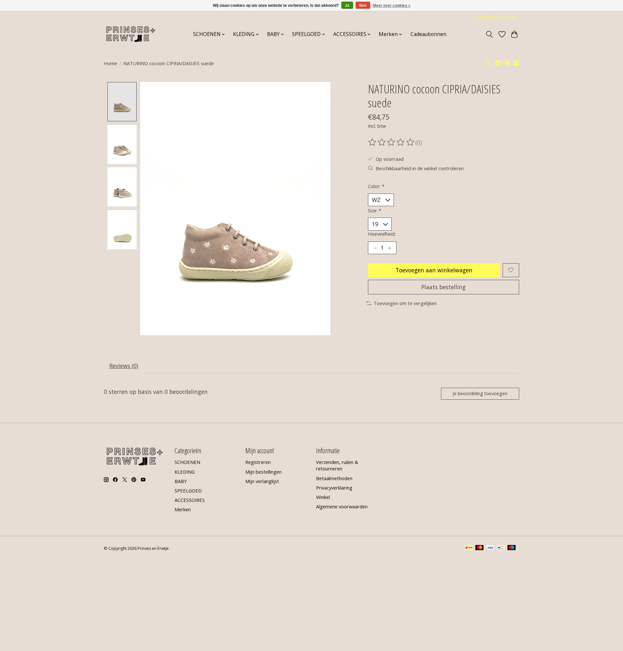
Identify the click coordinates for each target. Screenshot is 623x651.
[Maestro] (511, 548)
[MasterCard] (479, 548)
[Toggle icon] (489, 34)
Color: (376, 186)
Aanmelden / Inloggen (497, 17)
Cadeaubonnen (428, 34)
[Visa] (490, 548)
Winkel (323, 497)
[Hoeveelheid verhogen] (389, 248)
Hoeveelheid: (382, 234)
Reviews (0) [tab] (123, 366)
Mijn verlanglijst (262, 481)
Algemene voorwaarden (342, 506)
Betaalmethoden (334, 478)
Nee (363, 5)
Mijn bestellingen (263, 471)
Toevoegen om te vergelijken (405, 303)
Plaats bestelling (443, 287)
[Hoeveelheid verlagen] (375, 248)
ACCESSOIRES (190, 500)
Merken (183, 509)
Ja (347, 5)
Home (110, 63)
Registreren (258, 462)
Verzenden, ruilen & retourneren (337, 465)
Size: (374, 210)
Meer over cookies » (391, 5)
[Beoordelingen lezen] (391, 142)
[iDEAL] (469, 548)
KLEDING (185, 471)
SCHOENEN (187, 462)
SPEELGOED (188, 490)
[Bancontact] (501, 548)
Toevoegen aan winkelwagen (434, 270)
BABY (181, 481)
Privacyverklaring (334, 487)
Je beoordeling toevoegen (480, 393)
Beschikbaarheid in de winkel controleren (420, 168)
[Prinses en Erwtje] (131, 34)
